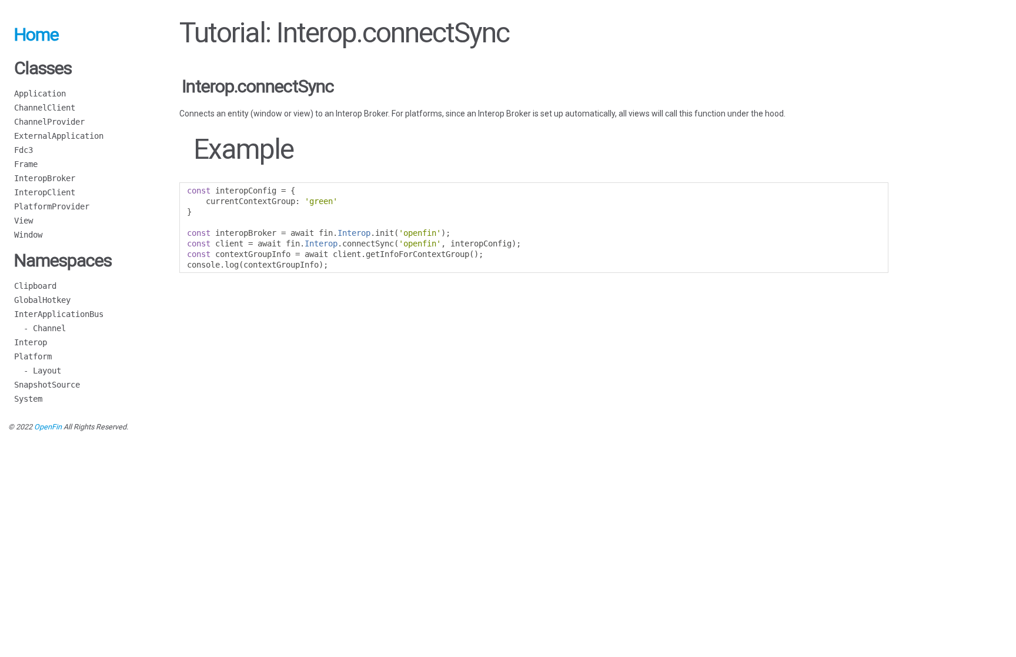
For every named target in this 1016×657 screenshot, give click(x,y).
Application (40, 93)
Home (36, 34)
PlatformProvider (51, 206)
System (28, 398)
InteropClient (44, 192)
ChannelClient (44, 107)
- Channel (40, 328)
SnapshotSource (47, 384)
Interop (30, 342)
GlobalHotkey (42, 300)
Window (28, 234)
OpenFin (48, 426)
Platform (33, 356)
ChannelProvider (49, 121)
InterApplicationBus (58, 314)
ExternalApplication (58, 136)
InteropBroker (44, 178)
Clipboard (35, 286)
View (23, 220)
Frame (26, 164)
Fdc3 (23, 150)
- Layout (37, 370)
